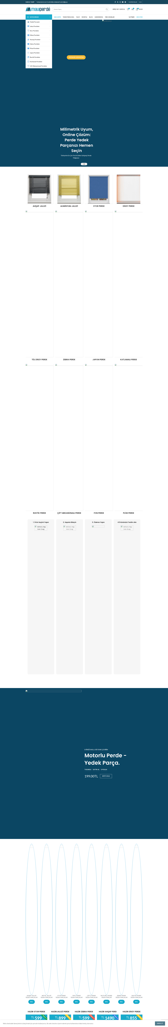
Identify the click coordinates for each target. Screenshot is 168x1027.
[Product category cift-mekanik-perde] (69, 439)
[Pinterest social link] (125, 2)
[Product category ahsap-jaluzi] (39, 191)
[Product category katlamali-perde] (129, 286)
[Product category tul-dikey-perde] (39, 286)
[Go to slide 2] (84, 164)
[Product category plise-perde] (129, 439)
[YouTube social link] (122, 2)
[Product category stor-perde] (99, 191)
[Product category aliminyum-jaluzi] (69, 191)
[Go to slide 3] (85, 164)
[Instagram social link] (120, 2)
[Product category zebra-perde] (69, 286)
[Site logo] (38, 9)
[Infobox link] (87, 770)
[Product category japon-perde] (99, 286)
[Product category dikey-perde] (129, 191)
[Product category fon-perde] (99, 439)
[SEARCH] (107, 9)
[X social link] (117, 2)
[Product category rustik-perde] (39, 439)
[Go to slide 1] (82, 164)
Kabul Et (160, 1023)
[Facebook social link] (115, 2)
